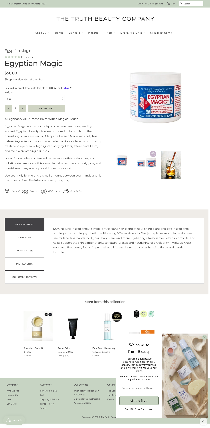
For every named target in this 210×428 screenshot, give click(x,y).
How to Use (24, 250)
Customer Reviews (25, 277)
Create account (155, 3)
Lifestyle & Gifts (131, 32)
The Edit (111, 390)
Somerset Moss (65, 352)
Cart (173, 3)
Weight (9, 92)
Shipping (10, 79)
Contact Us (12, 395)
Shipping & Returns (49, 399)
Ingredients (24, 263)
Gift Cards (12, 403)
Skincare (75, 32)
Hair (110, 32)
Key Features (24, 224)
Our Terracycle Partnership (87, 398)
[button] (13, 57)
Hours (10, 399)
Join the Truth (139, 401)
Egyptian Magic (18, 50)
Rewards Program (48, 390)
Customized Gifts (82, 403)
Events (110, 399)
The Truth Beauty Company (114, 417)
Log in (140, 3)
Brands (58, 32)
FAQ (42, 395)
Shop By (41, 32)
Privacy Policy (47, 403)
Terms (43, 408)
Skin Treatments (161, 32)
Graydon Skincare (101, 352)
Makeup (93, 32)
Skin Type (24, 237)
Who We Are (13, 390)
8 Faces (27, 352)
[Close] (204, 337)
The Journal (113, 395)
